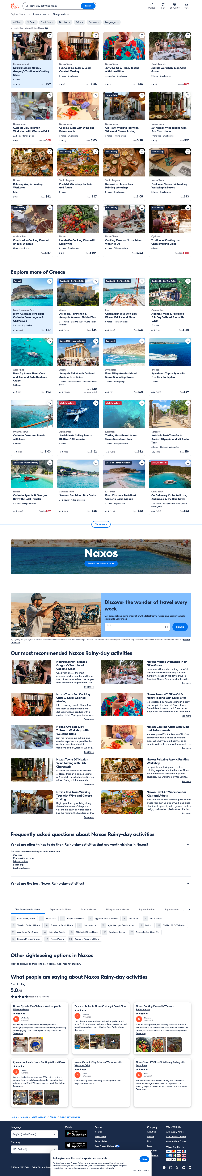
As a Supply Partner (175, 1132)
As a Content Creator (176, 1136)
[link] (32, 60)
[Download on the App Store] (76, 1146)
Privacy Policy (101, 1141)
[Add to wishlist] (49, 35)
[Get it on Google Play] (76, 1134)
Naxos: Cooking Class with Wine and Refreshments (155, 1008)
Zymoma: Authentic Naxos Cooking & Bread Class (100, 1006)
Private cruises (20, 861)
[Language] (174, 4)
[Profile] (186, 4)
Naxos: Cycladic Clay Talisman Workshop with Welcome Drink (37, 1008)
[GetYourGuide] (15, 6)
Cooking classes (21, 868)
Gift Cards (152, 1151)
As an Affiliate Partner (176, 1141)
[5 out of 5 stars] (19, 997)
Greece (24, 1117)
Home (14, 1117)
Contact (98, 1132)
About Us (151, 1132)
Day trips (17, 855)
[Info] (46, 28)
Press (149, 1146)
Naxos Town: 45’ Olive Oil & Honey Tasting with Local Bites (160, 1064)
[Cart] (163, 4)
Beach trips (19, 864)
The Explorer (152, 1155)
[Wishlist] (151, 4)
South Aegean (39, 1117)
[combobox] (52, 6)
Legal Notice (100, 1136)
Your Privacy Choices (104, 1146)
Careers (150, 1136)
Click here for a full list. (69, 964)
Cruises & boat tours (23, 858)
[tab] (28, 910)
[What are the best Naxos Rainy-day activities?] (188, 883)
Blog (149, 1141)
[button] (32, 60)
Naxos (53, 1117)
